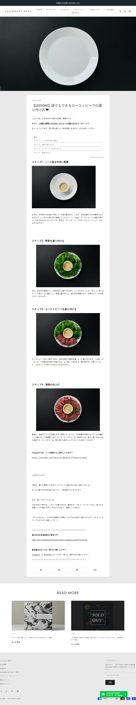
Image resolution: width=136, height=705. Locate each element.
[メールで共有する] (95, 570)
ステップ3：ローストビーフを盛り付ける (47, 149)
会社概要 (3, 664)
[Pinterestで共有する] (77, 570)
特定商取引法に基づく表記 (9, 672)
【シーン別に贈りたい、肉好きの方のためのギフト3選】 (32, 637)
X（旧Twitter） (47, 554)
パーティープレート (80, 9)
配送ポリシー (4, 680)
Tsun (102, 157)
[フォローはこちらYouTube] (18, 691)
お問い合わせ (75, 13)
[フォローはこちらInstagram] (12, 691)
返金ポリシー (4, 684)
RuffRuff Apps (95, 157)
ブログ (14, 634)
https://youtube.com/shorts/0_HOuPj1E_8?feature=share (59, 458)
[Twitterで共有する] (59, 570)
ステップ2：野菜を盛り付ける (44, 145)
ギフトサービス (51, 9)
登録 (110, 682)
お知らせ (73, 634)
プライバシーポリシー (8, 676)
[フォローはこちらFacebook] (1, 691)
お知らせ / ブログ (95, 9)
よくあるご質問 (108, 9)
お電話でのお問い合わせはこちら (68, 3)
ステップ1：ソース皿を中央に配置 (45, 141)
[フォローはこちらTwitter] (7, 691)
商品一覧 (39, 9)
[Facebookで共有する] (41, 570)
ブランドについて (65, 9)
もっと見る (16, 641)
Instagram (36, 554)
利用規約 (3, 668)
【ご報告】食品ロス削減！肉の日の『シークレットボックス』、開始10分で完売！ (97, 639)
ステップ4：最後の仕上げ (42, 153)
